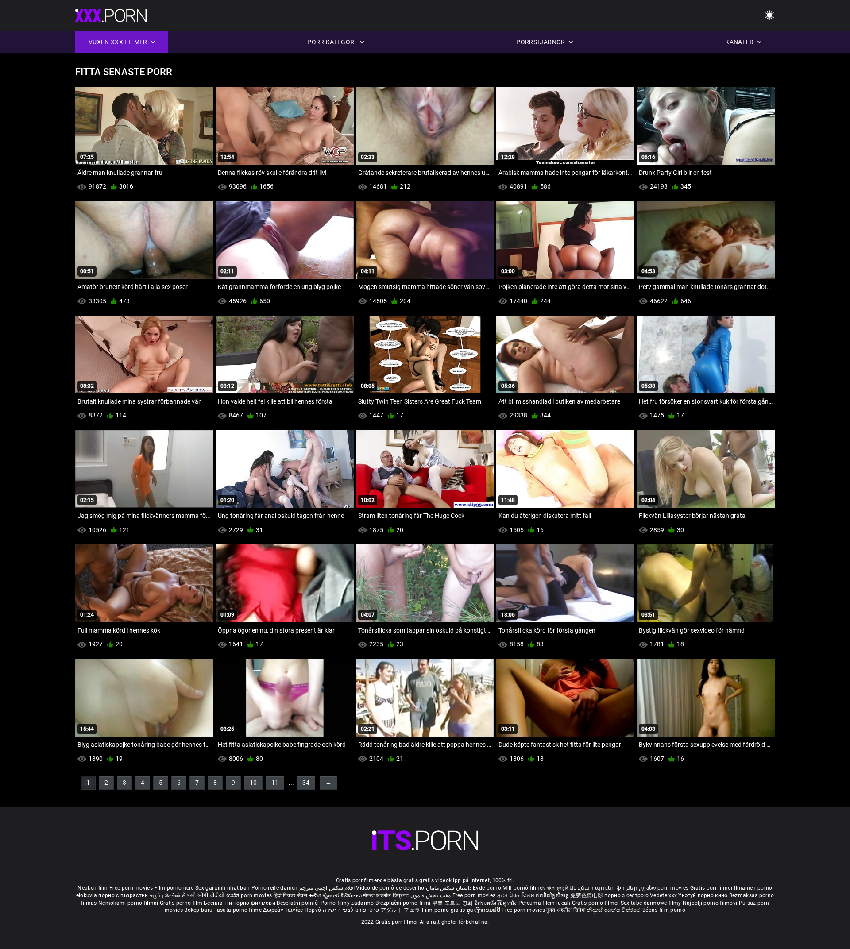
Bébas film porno (663, 910)
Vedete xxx (663, 895)
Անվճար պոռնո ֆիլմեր (604, 888)
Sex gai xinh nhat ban (222, 888)
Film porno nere (174, 888)
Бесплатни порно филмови (240, 903)
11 (274, 782)
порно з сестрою (626, 895)
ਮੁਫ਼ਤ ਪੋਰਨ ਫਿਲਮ (516, 895)
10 (253, 782)
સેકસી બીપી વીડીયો (203, 895)
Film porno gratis (444, 910)
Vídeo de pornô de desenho (390, 888)
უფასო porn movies (664, 888)
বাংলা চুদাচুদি (557, 888)
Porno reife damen (274, 888)
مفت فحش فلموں (431, 895)
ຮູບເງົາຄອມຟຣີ (484, 910)
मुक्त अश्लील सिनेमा (566, 910)
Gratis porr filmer (712, 888)
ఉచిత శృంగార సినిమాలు (336, 895)
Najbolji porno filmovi (710, 903)
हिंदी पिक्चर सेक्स (290, 895)
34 (305, 782)
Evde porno (487, 888)
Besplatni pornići (298, 903)
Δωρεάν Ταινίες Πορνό (292, 910)
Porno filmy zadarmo (348, 903)
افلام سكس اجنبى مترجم (327, 888)
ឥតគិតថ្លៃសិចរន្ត (553, 895)
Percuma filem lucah (545, 903)
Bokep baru (198, 910)
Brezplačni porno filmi (403, 903)
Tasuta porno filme (238, 910)
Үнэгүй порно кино (703, 895)
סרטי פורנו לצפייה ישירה (351, 910)
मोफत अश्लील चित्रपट (386, 895)
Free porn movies (131, 888)
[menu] (769, 15)
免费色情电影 (587, 895)
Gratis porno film (182, 903)
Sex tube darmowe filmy (651, 903)
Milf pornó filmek (523, 888)
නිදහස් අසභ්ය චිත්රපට (614, 910)
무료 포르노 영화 (453, 903)
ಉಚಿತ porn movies (250, 895)
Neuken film (92, 888)
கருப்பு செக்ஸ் (165, 895)
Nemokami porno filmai (129, 903)
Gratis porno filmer (596, 903)
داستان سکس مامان (448, 888)
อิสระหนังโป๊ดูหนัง (496, 903)
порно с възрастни (123, 895)
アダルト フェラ (400, 910)
